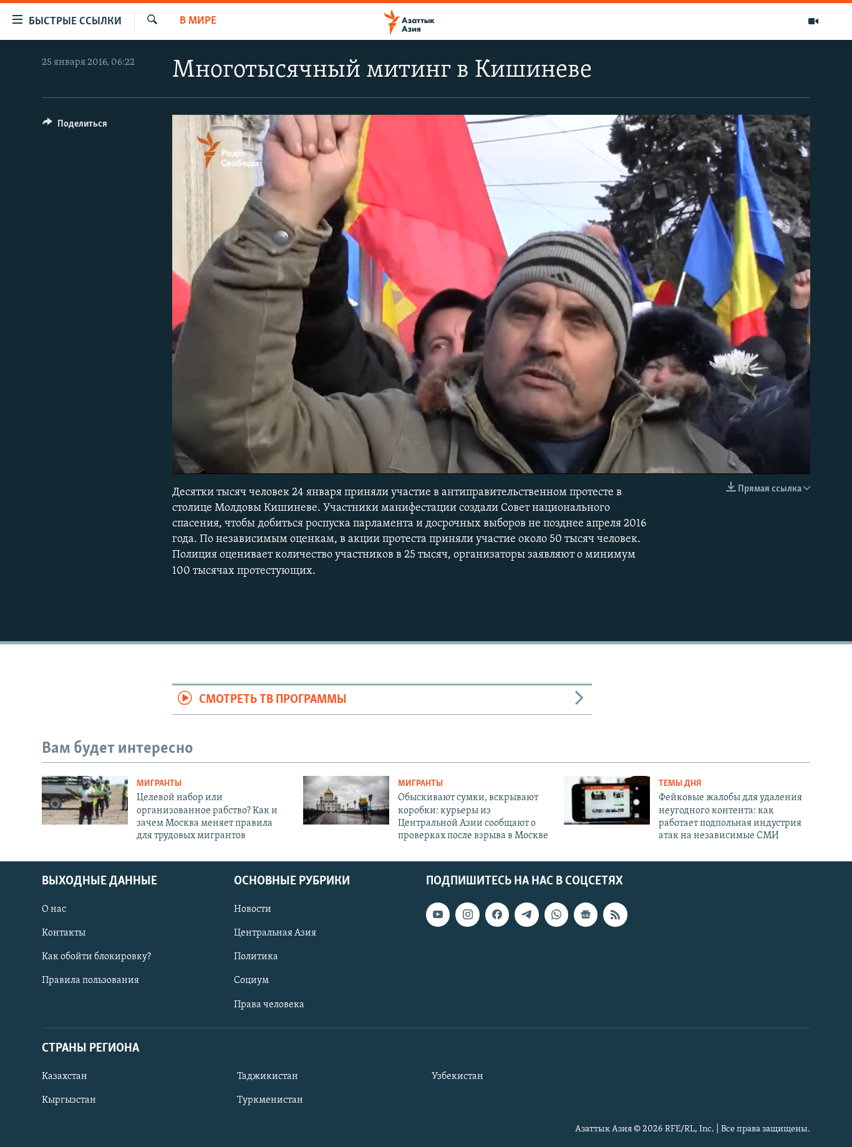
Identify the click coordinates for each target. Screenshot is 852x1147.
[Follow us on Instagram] (467, 914)
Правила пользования (90, 980)
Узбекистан (457, 1077)
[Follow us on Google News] (586, 914)
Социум (251, 980)
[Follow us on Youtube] (438, 914)
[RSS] (615, 914)
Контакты (63, 933)
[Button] (74, 126)
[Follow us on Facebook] (497, 914)
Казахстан (64, 1077)
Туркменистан (270, 1100)
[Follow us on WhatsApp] (556, 914)
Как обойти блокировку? (96, 957)
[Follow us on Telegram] (526, 914)
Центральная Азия (275, 933)
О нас (54, 909)
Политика (256, 957)
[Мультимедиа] (813, 21)
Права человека (269, 1004)
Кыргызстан (69, 1100)
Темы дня (680, 783)
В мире (198, 21)
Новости (252, 909)
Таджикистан (267, 1077)
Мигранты (159, 783)
